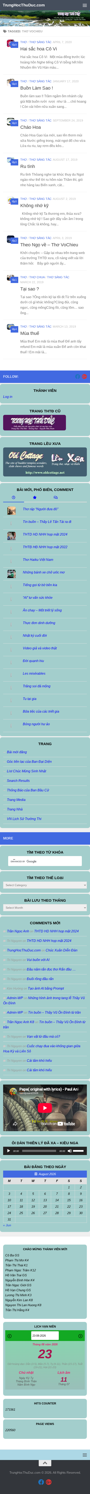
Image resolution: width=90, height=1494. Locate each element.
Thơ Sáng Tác (40, 42)
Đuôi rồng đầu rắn (40, 979)
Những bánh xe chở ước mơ (44, 572)
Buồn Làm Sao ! (36, 88)
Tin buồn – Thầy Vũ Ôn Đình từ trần (54, 1012)
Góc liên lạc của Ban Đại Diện (29, 761)
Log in (7, 396)
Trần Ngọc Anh (18, 931)
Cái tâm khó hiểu (39, 1060)
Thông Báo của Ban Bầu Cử (28, 790)
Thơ (23, 42)
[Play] (8, 1151)
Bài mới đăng (17, 752)
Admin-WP (15, 998)
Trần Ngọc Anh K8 (20, 1022)
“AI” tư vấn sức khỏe (38, 597)
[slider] (79, 1150)
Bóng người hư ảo (36, 724)
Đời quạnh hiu (33, 661)
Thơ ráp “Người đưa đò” (40, 509)
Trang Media (16, 800)
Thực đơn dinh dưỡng (39, 623)
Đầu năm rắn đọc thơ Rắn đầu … (51, 969)
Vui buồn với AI (38, 960)
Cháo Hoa (30, 127)
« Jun (7, 1225)
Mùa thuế (29, 333)
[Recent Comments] (55, 497)
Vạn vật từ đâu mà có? (43, 1036)
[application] (45, 1151)
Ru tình (27, 166)
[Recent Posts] (13, 497)
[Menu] (85, 5)
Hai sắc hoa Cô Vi (38, 48)
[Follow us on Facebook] (77, 376)
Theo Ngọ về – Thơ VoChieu (49, 244)
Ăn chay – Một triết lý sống (42, 610)
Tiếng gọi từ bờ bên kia (40, 585)
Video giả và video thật (40, 648)
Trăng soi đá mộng (36, 686)
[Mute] (70, 1151)
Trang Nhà (15, 809)
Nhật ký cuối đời (35, 635)
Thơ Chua (37, 277)
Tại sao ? (29, 289)
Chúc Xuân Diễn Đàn (61, 950)
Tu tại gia (29, 699)
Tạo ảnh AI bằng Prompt (46, 988)
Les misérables (34, 673)
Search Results (18, 780)
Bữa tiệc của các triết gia (41, 711)
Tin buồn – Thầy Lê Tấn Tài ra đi (47, 522)
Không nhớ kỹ (34, 205)
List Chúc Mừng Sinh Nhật (26, 771)
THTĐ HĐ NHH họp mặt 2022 (45, 547)
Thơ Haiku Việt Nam (38, 559)
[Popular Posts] (34, 497)
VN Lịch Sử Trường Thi (24, 819)
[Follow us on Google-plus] (84, 376)
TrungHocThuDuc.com (24, 5)
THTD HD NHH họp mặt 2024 (45, 534)
